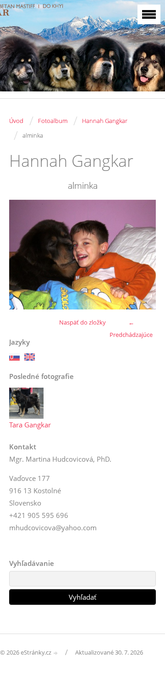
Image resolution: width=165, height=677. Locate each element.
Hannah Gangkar (104, 121)
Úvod (16, 121)
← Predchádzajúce (131, 328)
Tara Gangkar (30, 424)
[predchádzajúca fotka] (24, 254)
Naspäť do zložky (82, 322)
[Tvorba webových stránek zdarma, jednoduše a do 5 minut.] (56, 653)
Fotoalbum (52, 121)
